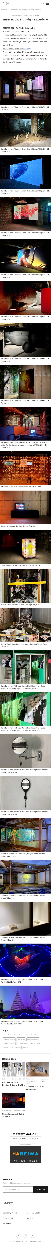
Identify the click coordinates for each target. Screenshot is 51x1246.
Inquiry (30, 1218)
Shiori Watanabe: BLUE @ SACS (13, 1115)
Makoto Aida (21, 1039)
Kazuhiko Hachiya (9, 1039)
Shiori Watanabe (22, 1043)
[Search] (42, 3)
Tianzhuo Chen (8, 1047)
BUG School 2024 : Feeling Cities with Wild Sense (13, 1083)
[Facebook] (32, 1235)
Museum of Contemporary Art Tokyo (32, 1081)
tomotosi (18, 1047)
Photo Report (17, 15)
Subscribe (40, 1189)
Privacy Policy (9, 1218)
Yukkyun (25, 1047)
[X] (18, 1235)
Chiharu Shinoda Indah (21, 1035)
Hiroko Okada (35, 1035)
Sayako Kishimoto (9, 1043)
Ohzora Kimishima (32, 1039)
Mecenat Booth (33, 1213)
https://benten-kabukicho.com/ (16, 48)
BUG (3, 1079)
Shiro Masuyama (35, 1043)
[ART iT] (25, 1204)
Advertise (7, 1224)
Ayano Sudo (7, 1035)
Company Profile (10, 1213)
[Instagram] (25, 1235)
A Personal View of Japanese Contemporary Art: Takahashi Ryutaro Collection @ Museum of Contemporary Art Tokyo (36, 1088)
